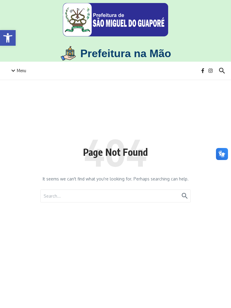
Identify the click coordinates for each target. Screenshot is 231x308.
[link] (8, 38)
